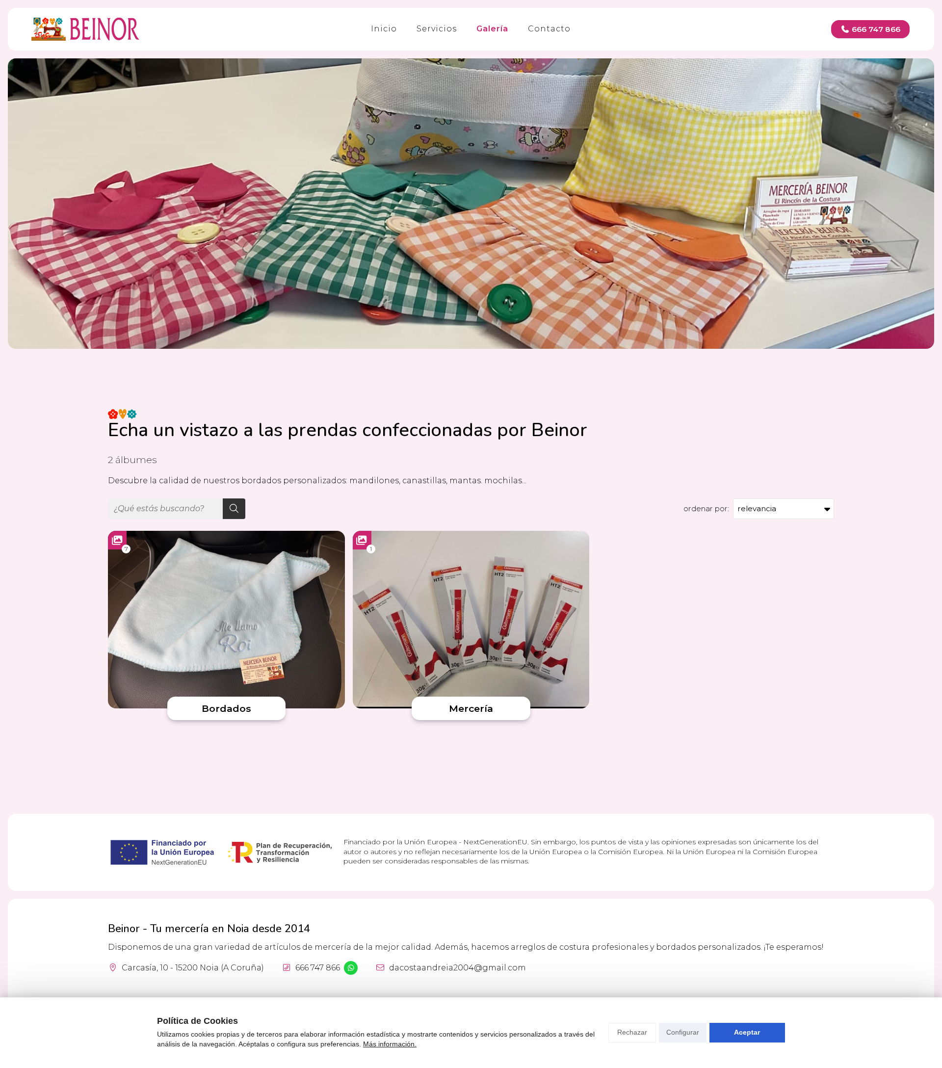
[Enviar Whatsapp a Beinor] (351, 968)
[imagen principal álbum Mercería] (471, 619)
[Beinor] (85, 29)
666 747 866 (317, 967)
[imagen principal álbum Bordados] (226, 619)
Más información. (390, 1044)
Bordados (226, 708)
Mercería (471, 708)
